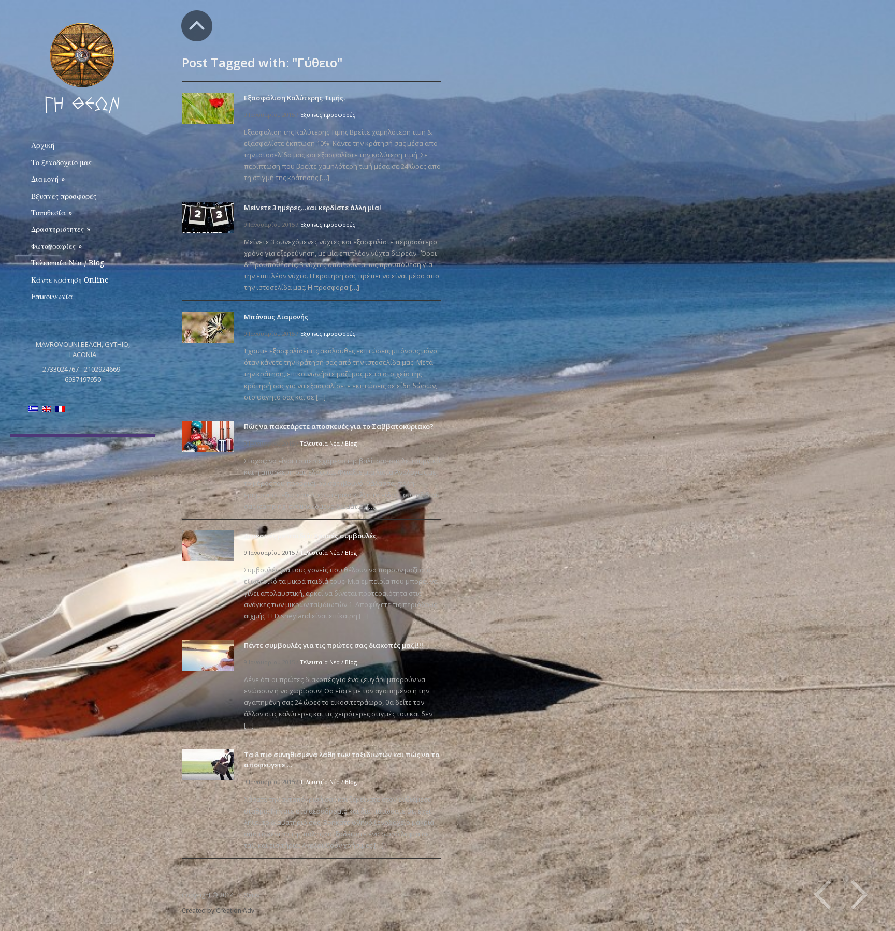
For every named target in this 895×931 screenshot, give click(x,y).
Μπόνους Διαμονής (276, 316)
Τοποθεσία (51, 213)
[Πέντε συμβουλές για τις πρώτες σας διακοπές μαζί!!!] (208, 655)
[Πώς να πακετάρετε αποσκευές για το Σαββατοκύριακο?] (208, 436)
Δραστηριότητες (60, 229)
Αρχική (42, 145)
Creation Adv (235, 910)
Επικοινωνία (52, 296)
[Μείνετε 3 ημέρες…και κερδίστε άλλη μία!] (208, 217)
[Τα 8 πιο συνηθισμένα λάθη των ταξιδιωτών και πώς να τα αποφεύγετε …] (208, 764)
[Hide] (196, 25)
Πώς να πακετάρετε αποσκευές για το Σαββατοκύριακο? (339, 426)
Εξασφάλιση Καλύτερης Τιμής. (294, 97)
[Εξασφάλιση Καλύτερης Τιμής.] (208, 107)
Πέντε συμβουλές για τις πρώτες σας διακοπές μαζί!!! (333, 645)
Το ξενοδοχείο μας (61, 162)
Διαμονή (48, 179)
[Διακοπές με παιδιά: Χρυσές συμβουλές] (208, 545)
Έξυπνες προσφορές (63, 196)
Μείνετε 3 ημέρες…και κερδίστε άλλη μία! (312, 207)
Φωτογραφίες (56, 246)
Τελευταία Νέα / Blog (67, 263)
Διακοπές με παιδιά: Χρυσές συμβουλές (310, 535)
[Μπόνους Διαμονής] (208, 326)
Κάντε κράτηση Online (70, 280)
